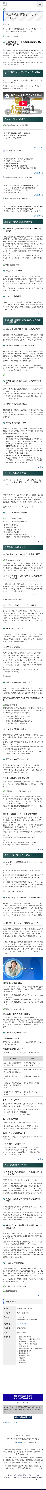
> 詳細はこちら (38, 147)
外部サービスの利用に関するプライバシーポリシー (25, 1475)
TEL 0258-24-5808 (15, 1442)
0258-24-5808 (21, 1324)
